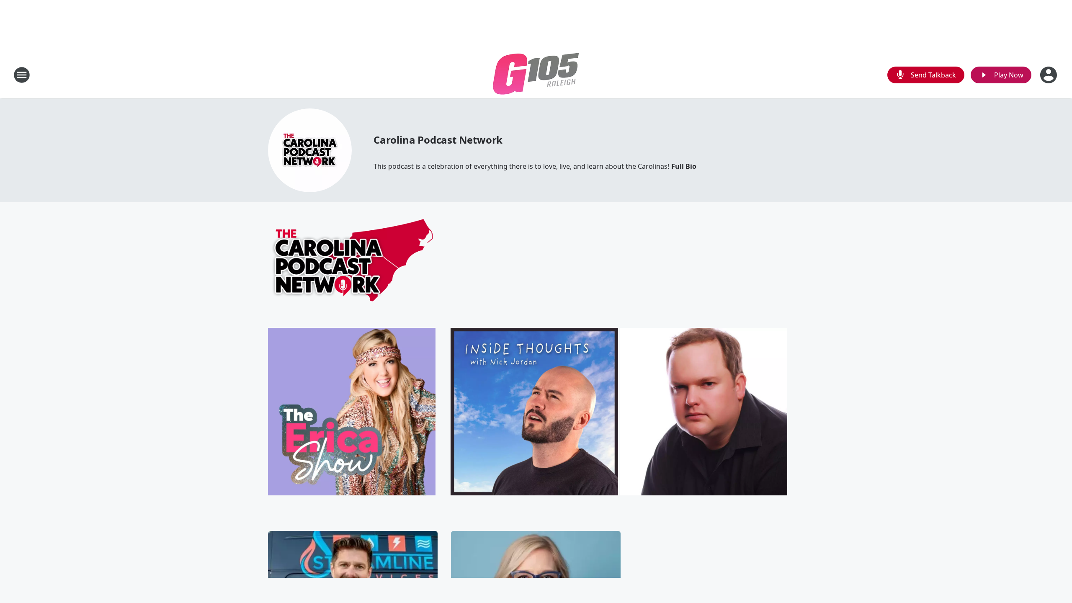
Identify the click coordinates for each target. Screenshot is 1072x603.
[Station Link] (536, 75)
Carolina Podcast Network (438, 140)
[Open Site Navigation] (21, 75)
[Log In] (1049, 75)
